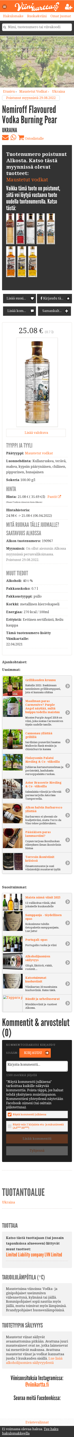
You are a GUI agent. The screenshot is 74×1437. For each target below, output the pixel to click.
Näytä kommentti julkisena (29, 1114)
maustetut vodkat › (34, 91)
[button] (4, 7)
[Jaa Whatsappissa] (13, 137)
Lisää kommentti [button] (20, 311)
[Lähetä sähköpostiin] (5, 137)
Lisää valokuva (36, 433)
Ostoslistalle (34, 138)
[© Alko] (37, 382)
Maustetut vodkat (27, 180)
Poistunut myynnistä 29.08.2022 (31, 98)
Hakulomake (13, 16)
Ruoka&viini (37, 16)
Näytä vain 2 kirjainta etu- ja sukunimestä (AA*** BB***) (38, 1126)
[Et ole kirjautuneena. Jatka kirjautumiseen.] (69, 6)
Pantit (52, 497)
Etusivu (9, 91)
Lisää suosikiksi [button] (19, 298)
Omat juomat (60, 16)
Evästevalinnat (37, 1422)
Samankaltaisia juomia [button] (56, 311)
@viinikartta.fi (37, 1384)
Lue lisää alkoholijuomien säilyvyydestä (34, 1360)
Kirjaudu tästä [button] (54, 298)
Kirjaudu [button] (32, 1053)
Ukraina (58, 91)
